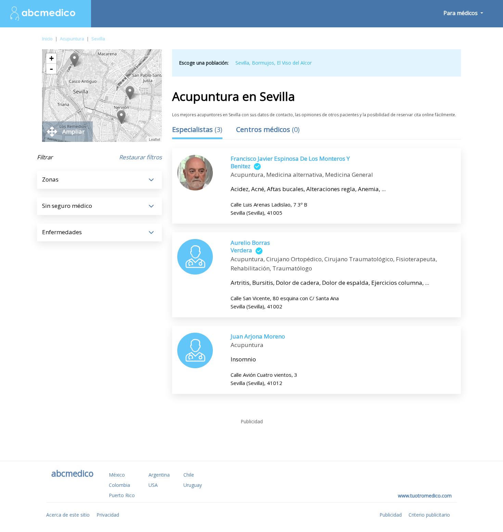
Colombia (119, 485)
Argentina (159, 474)
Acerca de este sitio (68, 514)
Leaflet (154, 139)
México (117, 474)
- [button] (51, 69)
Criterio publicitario (429, 514)
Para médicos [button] (461, 13)
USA (153, 485)
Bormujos (263, 62)
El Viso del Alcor (294, 62)
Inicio (47, 39)
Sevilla (98, 39)
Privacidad (107, 514)
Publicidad (390, 514)
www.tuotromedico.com (425, 495)
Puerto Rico (122, 495)
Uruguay (192, 485)
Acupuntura (72, 39)
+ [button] (51, 58)
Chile (188, 474)
